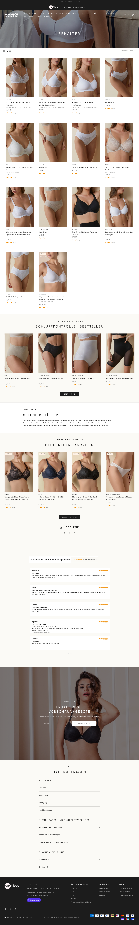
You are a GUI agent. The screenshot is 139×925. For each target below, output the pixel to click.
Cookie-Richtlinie (124, 892)
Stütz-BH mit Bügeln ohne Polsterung (84, 232)
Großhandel (103, 895)
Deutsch (29, 917)
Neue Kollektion (37, 13)
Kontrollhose (109, 102)
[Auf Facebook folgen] (65, 533)
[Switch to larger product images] (4, 50)
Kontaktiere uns (104, 892)
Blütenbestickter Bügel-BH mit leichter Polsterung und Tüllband (51, 498)
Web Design (71, 917)
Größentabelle (44, 16)
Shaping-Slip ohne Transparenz (83, 378)
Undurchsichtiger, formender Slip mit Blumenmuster (50, 380)
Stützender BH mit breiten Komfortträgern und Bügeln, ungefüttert (52, 104)
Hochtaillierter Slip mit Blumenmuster (18, 297)
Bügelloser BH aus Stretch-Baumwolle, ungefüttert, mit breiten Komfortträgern (52, 298)
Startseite (74, 888)
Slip (88, 13)
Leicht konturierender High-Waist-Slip (84, 167)
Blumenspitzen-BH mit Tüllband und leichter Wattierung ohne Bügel (84, 498)
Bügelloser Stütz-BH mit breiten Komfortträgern (82, 104)
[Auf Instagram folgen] (69, 533)
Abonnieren (84, 723)
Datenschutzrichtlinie (126, 888)
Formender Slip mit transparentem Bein (119, 378)
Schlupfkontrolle (56, 326)
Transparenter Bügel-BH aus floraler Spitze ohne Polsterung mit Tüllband (17, 498)
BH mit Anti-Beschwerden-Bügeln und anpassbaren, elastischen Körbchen (18, 233)
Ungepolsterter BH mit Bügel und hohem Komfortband (19, 169)
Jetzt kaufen (69, 394)
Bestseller (91, 326)
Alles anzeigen (69, 517)
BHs (81, 13)
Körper (97, 13)
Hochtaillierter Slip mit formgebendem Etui (17, 380)
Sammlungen (27, 16)
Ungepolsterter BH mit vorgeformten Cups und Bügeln (119, 233)
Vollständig (110, 13)
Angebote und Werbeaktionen (62, 13)
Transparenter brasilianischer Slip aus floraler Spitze (119, 498)
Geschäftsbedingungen (126, 895)
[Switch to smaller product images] (7, 50)
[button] (67, 654)
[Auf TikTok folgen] (74, 533)
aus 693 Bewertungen (89, 559)
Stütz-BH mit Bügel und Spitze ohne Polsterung (18, 104)
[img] (77, 559)
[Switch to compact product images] (10, 50)
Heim (24, 13)
